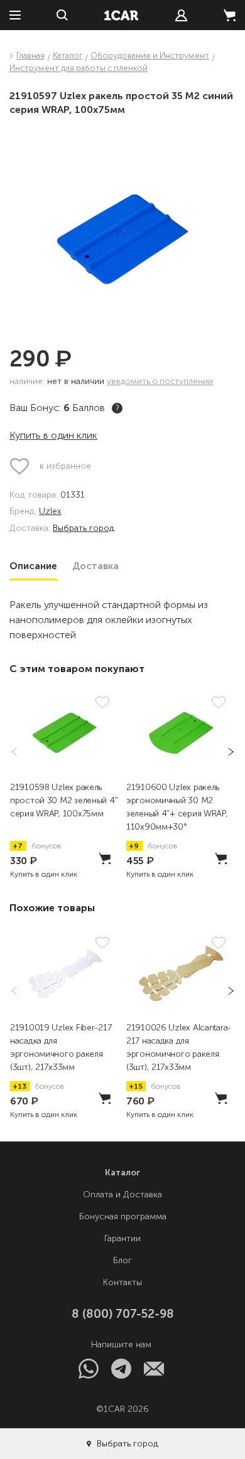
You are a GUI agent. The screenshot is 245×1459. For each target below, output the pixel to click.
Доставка (95, 566)
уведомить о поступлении (160, 381)
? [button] (117, 408)
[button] (227, 752)
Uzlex (50, 511)
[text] (181, 15)
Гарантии (122, 1238)
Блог (122, 1260)
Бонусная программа (122, 1216)
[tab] (33, 566)
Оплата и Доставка (122, 1194)
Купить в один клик (53, 435)
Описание (33, 566)
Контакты (122, 1282)
